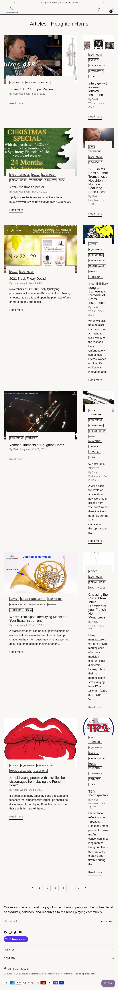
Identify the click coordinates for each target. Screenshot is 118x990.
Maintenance (97, 266)
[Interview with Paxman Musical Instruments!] (98, 45)
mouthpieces (97, 587)
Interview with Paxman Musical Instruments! (98, 89)
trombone (35, 180)
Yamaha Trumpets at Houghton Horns (36, 445)
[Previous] (15, 2)
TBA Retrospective (98, 793)
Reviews (31, 82)
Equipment (16, 82)
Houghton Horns (30, 973)
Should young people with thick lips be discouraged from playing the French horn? (37, 781)
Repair (93, 271)
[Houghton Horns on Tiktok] (15, 933)
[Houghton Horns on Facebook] (6, 933)
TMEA (92, 76)
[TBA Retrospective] (98, 728)
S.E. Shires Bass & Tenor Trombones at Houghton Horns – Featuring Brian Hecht (98, 180)
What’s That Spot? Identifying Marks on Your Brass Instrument (37, 619)
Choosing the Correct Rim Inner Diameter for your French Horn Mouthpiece (98, 606)
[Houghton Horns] (11, 9)
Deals (35, 175)
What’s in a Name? (96, 466)
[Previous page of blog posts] (33, 888)
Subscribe (107, 921)
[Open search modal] (99, 10)
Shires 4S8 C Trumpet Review (31, 89)
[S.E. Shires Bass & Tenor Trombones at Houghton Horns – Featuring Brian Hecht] (98, 138)
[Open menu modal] (106, 10)
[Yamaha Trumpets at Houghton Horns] (40, 415)
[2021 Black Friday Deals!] (40, 249)
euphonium (96, 255)
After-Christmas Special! (27, 187)
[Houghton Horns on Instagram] (10, 933)
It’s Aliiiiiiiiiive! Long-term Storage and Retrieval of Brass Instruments (98, 293)
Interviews (96, 71)
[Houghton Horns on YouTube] (20, 933)
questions (40, 771)
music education (20, 771)
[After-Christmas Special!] (40, 152)
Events (93, 60)
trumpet (44, 82)
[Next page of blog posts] (85, 888)
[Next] (103, 2)
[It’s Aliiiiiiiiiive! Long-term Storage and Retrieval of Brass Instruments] (98, 235)
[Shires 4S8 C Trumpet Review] (40, 59)
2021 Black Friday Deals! (27, 278)
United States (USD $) (18, 969)
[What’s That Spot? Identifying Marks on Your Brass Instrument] (40, 576)
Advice (93, 244)
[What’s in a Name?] (98, 401)
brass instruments (33, 599)
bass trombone (20, 175)
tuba (62, 180)
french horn (97, 65)
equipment (48, 175)
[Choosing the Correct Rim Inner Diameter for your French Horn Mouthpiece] (98, 562)
